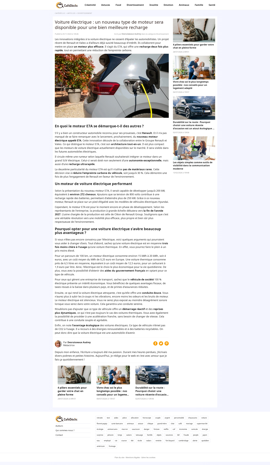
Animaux (184, 4)
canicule (194, 429)
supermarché (202, 423)
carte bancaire (117, 423)
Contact (59, 435)
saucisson (136, 429)
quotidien (205, 440)
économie (183, 429)
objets (159, 435)
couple (157, 418)
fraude (186, 435)
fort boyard (170, 440)
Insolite (153, 4)
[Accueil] (67, 5)
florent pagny (102, 423)
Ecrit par (127, 34)
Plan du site (119, 457)
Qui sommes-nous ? (65, 430)
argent (167, 418)
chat (172, 423)
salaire (129, 435)
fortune (156, 429)
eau (98, 440)
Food (118, 4)
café (180, 423)
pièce (124, 418)
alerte (195, 440)
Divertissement (135, 4)
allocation (135, 418)
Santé (212, 4)
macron (125, 429)
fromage (112, 446)
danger (146, 429)
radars (148, 440)
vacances (169, 435)
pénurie (110, 435)
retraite (100, 418)
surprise (100, 435)
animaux (130, 423)
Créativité (90, 4)
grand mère (162, 423)
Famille (199, 4)
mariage (189, 423)
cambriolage (183, 440)
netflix (166, 429)
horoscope (147, 418)
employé (107, 440)
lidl (178, 435)
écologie (100, 429)
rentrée (158, 440)
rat (116, 440)
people (195, 435)
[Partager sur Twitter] (161, 344)
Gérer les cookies (148, 457)
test (108, 418)
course (124, 440)
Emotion (168, 4)
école (140, 440)
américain (101, 446)
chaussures (192, 418)
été (132, 440)
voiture (204, 418)
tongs (120, 435)
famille (149, 435)
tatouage (139, 435)
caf (174, 429)
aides (116, 418)
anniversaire (112, 429)
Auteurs (59, 425)
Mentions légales (133, 457)
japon (205, 435)
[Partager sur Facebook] (155, 344)
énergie (205, 429)
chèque (150, 423)
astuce (140, 423)
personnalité (179, 418)
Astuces (105, 4)
